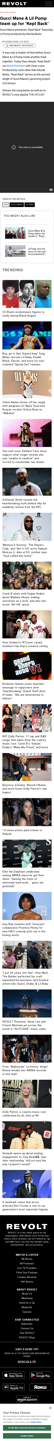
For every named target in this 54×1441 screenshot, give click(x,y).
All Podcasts (27, 1263)
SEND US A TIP (27, 1361)
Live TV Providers (27, 1268)
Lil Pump (30, 204)
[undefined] (15, 233)
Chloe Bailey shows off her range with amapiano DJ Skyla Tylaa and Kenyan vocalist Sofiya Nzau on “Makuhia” (23, 407)
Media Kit (27, 1307)
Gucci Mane (17, 204)
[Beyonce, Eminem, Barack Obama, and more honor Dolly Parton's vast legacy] (27, 767)
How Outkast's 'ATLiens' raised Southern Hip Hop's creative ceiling (25, 644)
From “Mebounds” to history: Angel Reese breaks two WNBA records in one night (24, 1070)
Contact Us (27, 1328)
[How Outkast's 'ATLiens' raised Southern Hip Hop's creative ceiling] (27, 624)
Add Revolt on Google (21, 45)
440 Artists (27, 1281)
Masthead (27, 1298)
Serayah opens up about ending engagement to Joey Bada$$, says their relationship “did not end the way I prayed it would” (24, 1158)
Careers (27, 1311)
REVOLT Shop (27, 1337)
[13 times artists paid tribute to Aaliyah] (27, 812)
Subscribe (27, 1323)
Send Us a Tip (27, 1302)
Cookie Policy (36, 1422)
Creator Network (27, 1277)
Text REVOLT (27, 1333)
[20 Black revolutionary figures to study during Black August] (27, 294)
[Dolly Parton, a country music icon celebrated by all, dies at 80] (27, 1094)
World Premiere (15, 65)
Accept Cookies (27, 1436)
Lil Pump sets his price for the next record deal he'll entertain (37, 252)
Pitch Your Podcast (27, 1272)
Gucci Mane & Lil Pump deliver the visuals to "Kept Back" (36, 234)
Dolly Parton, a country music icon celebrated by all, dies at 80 (24, 1113)
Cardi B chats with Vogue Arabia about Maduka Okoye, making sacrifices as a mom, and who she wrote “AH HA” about (24, 599)
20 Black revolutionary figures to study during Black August (23, 313)
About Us (27, 1293)
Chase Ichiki (12, 41)
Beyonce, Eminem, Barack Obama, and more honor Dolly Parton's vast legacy (24, 788)
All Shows (27, 1259)
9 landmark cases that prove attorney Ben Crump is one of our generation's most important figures (25, 1205)
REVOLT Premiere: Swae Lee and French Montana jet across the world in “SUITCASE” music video (24, 1025)
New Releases (8, 12)
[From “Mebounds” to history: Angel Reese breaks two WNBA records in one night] (27, 1049)
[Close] (50, 1408)
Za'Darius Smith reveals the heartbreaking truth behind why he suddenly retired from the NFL (24, 503)
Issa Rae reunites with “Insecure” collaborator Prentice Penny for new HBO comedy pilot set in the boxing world (23, 929)
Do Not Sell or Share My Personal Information (26, 1428)
